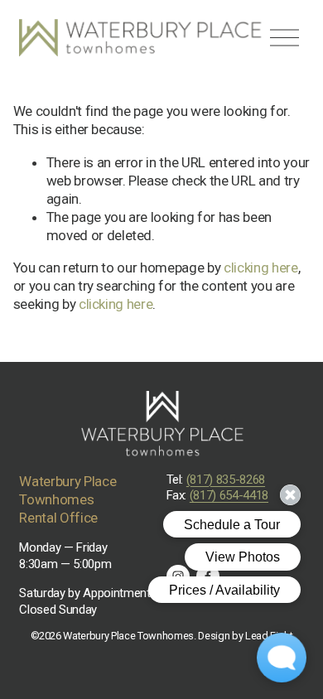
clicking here (261, 267)
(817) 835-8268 (225, 479)
